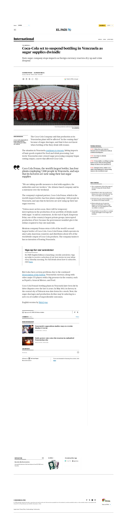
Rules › (77, 316)
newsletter (18, 458)
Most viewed (94, 182)
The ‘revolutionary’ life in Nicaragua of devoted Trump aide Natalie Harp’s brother (102, 188)
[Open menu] (15, 29)
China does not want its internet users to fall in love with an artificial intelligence (101, 150)
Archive (50, 458)
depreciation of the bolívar (33, 274)
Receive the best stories (22, 462)
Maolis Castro (38, 342)
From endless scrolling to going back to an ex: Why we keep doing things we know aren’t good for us (101, 162)
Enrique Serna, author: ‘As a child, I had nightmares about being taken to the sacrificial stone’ (101, 169)
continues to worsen (55, 150)
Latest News (110, 39)
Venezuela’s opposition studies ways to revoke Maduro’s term (54, 327)
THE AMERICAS (26, 45)
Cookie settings (29, 509)
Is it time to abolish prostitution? (98, 156)
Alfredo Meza (39, 73)
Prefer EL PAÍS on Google (72, 79)
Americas (24, 352)
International (24, 39)
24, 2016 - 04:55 (36, 74)
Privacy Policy (23, 509)
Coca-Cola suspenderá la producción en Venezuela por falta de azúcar (21, 142)
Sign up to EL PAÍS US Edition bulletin (34, 312)
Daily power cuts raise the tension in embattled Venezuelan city (54, 339)
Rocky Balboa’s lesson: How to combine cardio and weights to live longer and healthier (102, 212)
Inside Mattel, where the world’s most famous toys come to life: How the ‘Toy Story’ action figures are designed (102, 194)
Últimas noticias (95, 146)
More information (26, 360)
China (104, 39)
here (31, 262)
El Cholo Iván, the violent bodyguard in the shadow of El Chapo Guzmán (102, 199)
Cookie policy (37, 509)
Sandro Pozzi (27, 73)
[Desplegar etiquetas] (78, 352)
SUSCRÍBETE (102, 25)
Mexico (100, 39)
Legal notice (16, 509)
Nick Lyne (43, 302)
